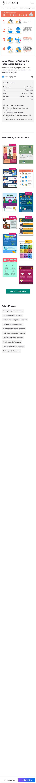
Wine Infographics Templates (12, 342)
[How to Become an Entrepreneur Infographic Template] (10, 154)
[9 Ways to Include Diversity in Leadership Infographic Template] (26, 251)
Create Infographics (12, 8)
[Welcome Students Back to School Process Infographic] (26, 202)
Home (2, 8)
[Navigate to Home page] (10, 3)
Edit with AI (28, 780)
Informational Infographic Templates (14, 328)
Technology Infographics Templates (14, 333)
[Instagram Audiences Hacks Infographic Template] (10, 202)
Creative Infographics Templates (13, 337)
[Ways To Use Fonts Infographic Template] (10, 267)
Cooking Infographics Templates (13, 311)
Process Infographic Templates (12, 315)
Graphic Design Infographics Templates (15, 320)
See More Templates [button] (18, 291)
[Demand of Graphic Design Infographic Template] (26, 154)
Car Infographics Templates (11, 351)
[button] (9, 780)
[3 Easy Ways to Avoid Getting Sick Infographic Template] (10, 223)
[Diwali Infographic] (26, 275)
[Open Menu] (32, 3)
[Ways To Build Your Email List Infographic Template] (10, 243)
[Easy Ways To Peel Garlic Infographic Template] (26, 178)
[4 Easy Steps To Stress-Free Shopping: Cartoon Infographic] (10, 178)
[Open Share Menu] (32, 77)
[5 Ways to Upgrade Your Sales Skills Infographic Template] (26, 226)
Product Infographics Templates (12, 324)
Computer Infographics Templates (13, 346)
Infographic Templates (26, 8)
